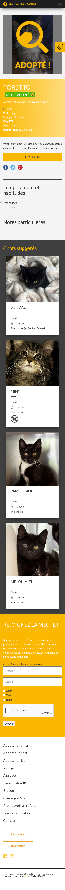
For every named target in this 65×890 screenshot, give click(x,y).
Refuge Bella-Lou (23, 129)
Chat (8, 695)
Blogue (8, 790)
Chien (9, 690)
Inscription (18, 846)
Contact (9, 820)
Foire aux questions (18, 813)
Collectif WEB (38, 876)
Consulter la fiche (32, 298)
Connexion (18, 834)
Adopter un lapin (15, 760)
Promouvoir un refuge (19, 805)
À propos (10, 775)
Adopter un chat (15, 753)
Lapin (9, 699)
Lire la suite (32, 157)
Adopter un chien (16, 745)
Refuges (9, 768)
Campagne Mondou (17, 798)
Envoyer (9, 723)
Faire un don (13, 783)
